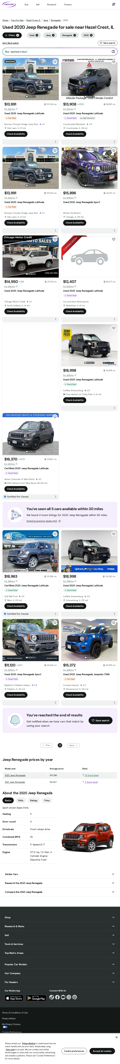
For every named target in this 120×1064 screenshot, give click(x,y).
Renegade (56, 20)
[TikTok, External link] (51, 997)
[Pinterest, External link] (74, 997)
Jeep (45, 20)
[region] (60, 1048)
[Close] (116, 1037)
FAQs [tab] (20, 800)
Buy (26, 4)
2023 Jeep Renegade (15, 775)
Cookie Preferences (12, 1032)
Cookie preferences (74, 1051)
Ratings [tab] (33, 800)
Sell (37, 4)
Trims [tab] (47, 800)
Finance (68, 4)
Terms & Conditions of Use (15, 1012)
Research (51, 4)
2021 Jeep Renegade (15, 782)
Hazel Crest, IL (33, 20)
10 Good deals (91, 775)
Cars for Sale (17, 20)
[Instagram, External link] (69, 997)
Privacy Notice (9, 1018)
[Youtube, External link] (63, 997)
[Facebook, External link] (57, 997)
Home (5, 20)
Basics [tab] (8, 800)
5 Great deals (91, 782)
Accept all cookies (102, 1051)
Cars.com (10, 1049)
